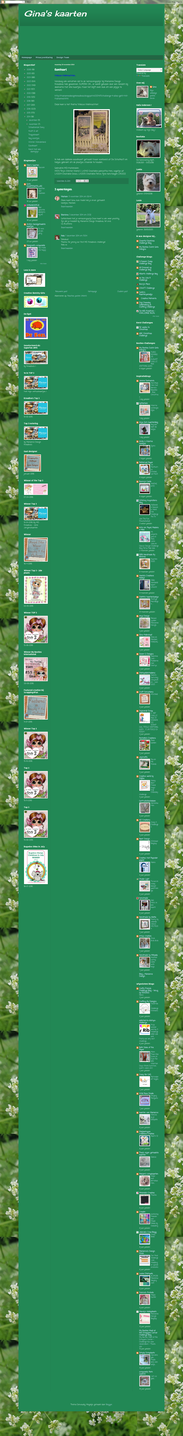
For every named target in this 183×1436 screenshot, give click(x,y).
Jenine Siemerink (146, 380)
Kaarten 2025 (154, 560)
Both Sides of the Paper (146, 1048)
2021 (29, 89)
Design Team (63, 57)
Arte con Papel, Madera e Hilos (148, 528)
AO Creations (144, 820)
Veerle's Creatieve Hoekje (146, 576)
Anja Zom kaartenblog (148, 422)
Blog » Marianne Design (146, 975)
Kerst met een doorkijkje (35, 150)
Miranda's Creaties (147, 1192)
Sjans (153, 445)
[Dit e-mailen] (77, 181)
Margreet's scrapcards (36, 245)
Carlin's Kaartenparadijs (145, 293)
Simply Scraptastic (147, 1352)
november (33, 124)
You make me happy (42, 248)
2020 (29, 93)
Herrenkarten (154, 804)
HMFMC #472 (154, 484)
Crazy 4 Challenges (154, 824)
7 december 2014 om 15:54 (76, 235)
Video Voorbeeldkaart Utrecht (154, 583)
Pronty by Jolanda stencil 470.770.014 (154, 924)
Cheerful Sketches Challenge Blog (147, 242)
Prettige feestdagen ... (154, 601)
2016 (29, 109)
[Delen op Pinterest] (87, 181)
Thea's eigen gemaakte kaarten (148, 1153)
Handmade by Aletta (147, 917)
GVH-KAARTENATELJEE (34, 185)
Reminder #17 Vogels (154, 1078)
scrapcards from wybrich (146, 1373)
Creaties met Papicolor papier (148, 859)
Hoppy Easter (153, 1295)
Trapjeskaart (34, 134)
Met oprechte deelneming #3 (41, 211)
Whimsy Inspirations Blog (148, 501)
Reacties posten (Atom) (77, 296)
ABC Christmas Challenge (145, 334)
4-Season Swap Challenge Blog (145, 262)
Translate (146, 76)
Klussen (41, 167)
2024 (29, 77)
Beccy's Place (144, 284)
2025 (29, 73)
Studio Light (144, 879)
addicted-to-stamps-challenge (147, 1021)
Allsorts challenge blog (148, 273)
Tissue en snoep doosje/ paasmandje (154, 886)
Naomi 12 (154, 1136)
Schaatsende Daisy (36, 127)
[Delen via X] (82, 181)
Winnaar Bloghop (154, 842)
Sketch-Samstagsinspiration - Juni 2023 (154, 680)
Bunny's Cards (145, 481)
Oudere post (122, 291)
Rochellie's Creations (147, 738)
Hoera (153, 862)
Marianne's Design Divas (147, 1252)
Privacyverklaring (44, 57)
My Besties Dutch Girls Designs (148, 248)
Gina (154, 87)
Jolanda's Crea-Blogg (147, 1232)
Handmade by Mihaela (148, 955)
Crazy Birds (153, 1235)
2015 (29, 113)
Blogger (109, 1404)
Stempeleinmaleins (147, 673)
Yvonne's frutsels (146, 1292)
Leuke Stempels (146, 1273)
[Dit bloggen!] (79, 181)
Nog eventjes (34, 138)
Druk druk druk (154, 939)
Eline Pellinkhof (145, 635)
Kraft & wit (33, 131)
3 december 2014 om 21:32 (80, 215)
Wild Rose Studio (146, 1093)
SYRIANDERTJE (33, 205)
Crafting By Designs (147, 1001)
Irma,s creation (145, 936)
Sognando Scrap (146, 711)
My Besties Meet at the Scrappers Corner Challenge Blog (148, 1332)
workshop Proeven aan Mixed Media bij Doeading (154, 1220)
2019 (29, 97)
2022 (29, 85)
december (33, 120)
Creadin (142, 1212)
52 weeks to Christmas (144, 328)
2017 (29, 105)
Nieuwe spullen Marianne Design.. (154, 622)
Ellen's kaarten (33, 165)
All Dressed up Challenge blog (145, 268)
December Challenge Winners (154, 1007)
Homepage (27, 57)
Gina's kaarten (55, 13)
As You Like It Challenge (145, 279)
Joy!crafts (143, 757)
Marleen (64, 196)
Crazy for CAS (145, 1074)
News (141, 995)
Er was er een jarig (41, 231)
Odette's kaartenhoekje (148, 597)
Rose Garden (153, 741)
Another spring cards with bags (154, 962)
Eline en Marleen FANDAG (154, 639)
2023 (29, 81)
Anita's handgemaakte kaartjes (36, 225)
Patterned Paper (146, 462)
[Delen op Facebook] (84, 181)
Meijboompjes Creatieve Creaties (146, 1132)
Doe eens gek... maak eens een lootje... (154, 1360)
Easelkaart (33, 145)
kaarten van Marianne (148, 1112)
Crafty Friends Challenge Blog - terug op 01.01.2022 (148, 990)
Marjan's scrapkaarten (148, 1174)
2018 (29, 101)
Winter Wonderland (37, 142)
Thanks (154, 1195)
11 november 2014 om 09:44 (80, 196)
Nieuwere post (61, 291)
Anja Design (144, 616)
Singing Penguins (154, 1096)
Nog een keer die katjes (154, 427)
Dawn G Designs (146, 654)
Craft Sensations (146, 692)
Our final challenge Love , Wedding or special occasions (154, 1261)
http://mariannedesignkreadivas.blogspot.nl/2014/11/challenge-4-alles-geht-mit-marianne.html (91, 97)
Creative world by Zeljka (146, 777)
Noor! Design (144, 839)
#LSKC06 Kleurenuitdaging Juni (154, 1279)
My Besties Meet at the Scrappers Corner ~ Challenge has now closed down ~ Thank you (148, 1342)
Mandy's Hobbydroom (147, 1311)
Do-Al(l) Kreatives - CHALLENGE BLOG (147, 312)
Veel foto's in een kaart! (154, 904)
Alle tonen (43, 264)
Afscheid (154, 694)
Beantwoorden (67, 206)
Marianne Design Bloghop (154, 1316)
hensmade (143, 898)
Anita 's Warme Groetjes (146, 442)
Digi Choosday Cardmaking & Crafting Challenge (147, 304)
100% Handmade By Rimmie (147, 555)
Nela (63, 235)
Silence (153, 1157)
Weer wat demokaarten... (154, 1179)
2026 (29, 69)
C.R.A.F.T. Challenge (147, 288)
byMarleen (143, 403)
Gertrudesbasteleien (147, 801)
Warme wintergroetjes (154, 408)
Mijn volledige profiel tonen (153, 94)
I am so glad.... (154, 1377)
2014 (29, 116)
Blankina (64, 215)
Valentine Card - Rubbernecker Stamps (154, 661)
